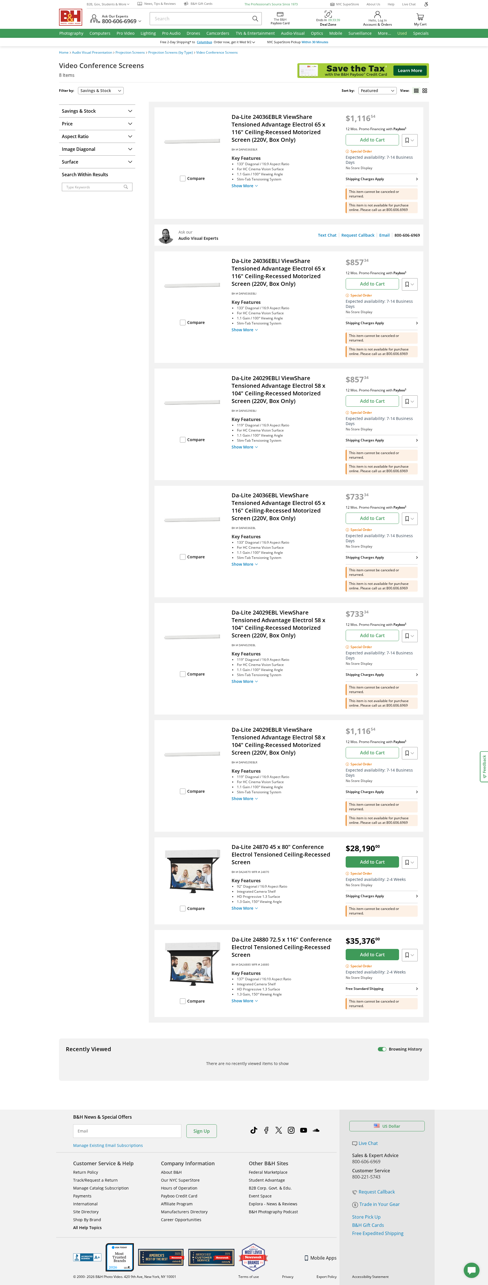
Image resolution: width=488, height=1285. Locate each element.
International (85, 1203)
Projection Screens (130, 52)
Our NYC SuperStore (180, 1180)
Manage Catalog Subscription (101, 1188)
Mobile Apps (323, 1258)
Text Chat (327, 235)
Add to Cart (372, 140)
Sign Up (201, 1131)
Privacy (287, 1276)
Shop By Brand (87, 1219)
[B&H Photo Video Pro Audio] (73, 17)
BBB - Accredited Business (87, 1257)
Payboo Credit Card (179, 1196)
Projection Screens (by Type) (170, 52)
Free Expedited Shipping (378, 1233)
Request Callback (357, 235)
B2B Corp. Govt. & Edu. (270, 1188)
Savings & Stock (95, 90)
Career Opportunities (181, 1219)
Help (391, 4)
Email (384, 235)
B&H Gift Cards (368, 1225)
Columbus (204, 42)
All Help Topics (87, 1227)
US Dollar (391, 1126)
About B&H (171, 1172)
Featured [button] (369, 90)
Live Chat (409, 4)
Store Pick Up (366, 1217)
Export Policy (327, 1276)
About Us (373, 4)
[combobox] (377, 90)
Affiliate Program (177, 1203)
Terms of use (248, 1276)
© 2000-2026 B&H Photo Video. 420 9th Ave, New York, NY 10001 (124, 1276)
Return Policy (85, 1172)
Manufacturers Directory (184, 1211)
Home (64, 52)
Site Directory (86, 1211)
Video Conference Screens (217, 52)
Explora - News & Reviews (273, 1203)
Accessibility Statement (370, 1276)
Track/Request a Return (95, 1180)
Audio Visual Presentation (92, 52)
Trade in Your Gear (380, 1204)
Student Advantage (267, 1180)
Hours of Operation (179, 1188)
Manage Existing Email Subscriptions (108, 1145)
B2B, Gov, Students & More (106, 4)
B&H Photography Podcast (273, 1211)
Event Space (260, 1196)
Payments (82, 1196)
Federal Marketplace (268, 1172)
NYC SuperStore (347, 4)
